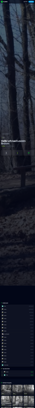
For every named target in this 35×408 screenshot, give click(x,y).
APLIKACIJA (31, 1)
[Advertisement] (17, 294)
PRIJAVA (25, 1)
